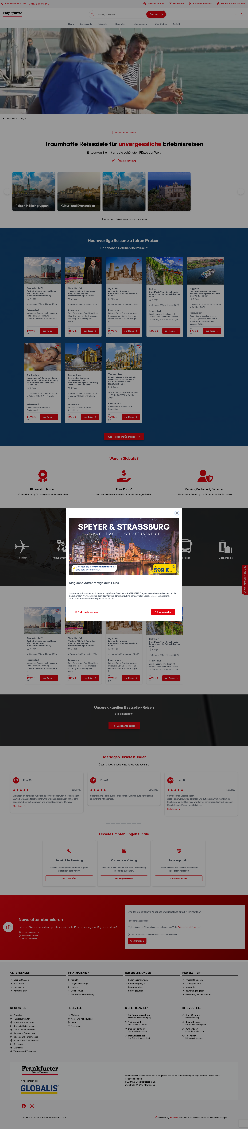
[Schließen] (177, 513)
